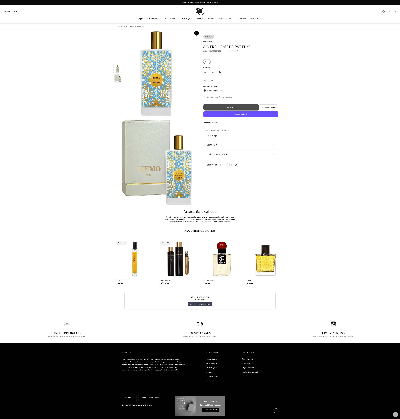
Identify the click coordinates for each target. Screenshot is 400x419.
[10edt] (265, 259)
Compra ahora (210, 409)
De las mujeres (211, 368)
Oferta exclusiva (212, 376)
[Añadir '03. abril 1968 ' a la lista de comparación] (148, 245)
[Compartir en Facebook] (229, 165)
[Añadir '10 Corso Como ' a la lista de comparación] (235, 251)
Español (7, 11)
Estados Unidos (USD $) (150, 398)
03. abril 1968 (121, 280)
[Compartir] (222, 165)
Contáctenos (210, 381)
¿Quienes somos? (248, 363)
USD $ (16, 11)
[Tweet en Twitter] (236, 165)
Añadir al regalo (212, 136)
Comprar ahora (268, 107)
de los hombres (212, 363)
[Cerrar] (222, 398)
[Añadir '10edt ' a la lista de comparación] (279, 251)
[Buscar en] (389, 11)
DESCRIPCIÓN (212, 145)
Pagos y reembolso (249, 368)
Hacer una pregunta (211, 122)
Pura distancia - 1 (166, 280)
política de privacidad (250, 372)
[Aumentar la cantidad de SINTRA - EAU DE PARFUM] (213, 72)
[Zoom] (196, 33)
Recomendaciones (200, 230)
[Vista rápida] (235, 245)
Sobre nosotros (248, 359)
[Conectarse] (383, 11)
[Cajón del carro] (394, 11)
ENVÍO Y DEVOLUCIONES (217, 154)
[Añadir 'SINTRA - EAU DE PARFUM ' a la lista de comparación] (220, 72)
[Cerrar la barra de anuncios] (394, 2)
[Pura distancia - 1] (178, 259)
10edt (249, 280)
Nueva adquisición (212, 359)
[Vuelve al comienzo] (276, 410)
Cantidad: (206, 68)
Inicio (119, 26)
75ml (207, 61)
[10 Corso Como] (221, 259)
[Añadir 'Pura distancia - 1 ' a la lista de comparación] (192, 245)
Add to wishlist (239, 114)
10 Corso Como (209, 280)
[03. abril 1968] (134, 259)
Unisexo (209, 372)
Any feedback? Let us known (200, 304)
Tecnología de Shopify (145, 405)
